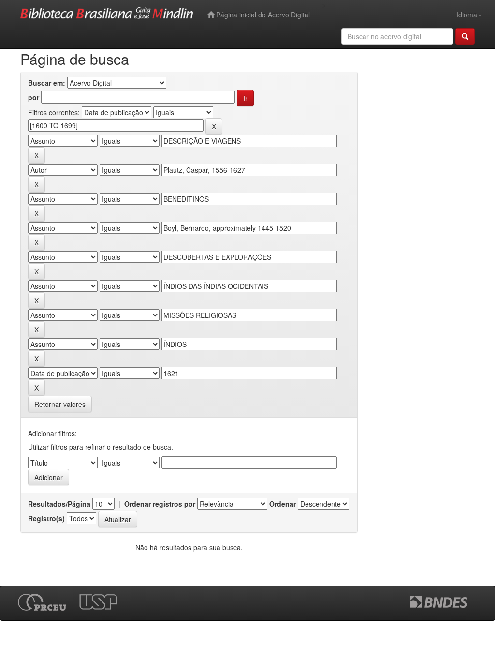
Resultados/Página (59, 504)
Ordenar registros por (159, 504)
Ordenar (282, 504)
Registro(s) (46, 518)
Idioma (466, 14)
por (33, 97)
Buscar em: (46, 83)
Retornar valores (60, 404)
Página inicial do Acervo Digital (262, 14)
